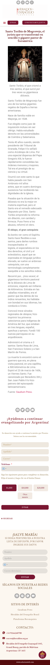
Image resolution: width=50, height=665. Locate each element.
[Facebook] (18, 2)
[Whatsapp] (32, 2)
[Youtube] (27, 2)
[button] (4, 23)
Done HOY (42, 656)
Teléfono (6, 464)
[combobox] (4, 468)
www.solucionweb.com (25, 662)
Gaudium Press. (24, 392)
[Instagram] (23, 2)
